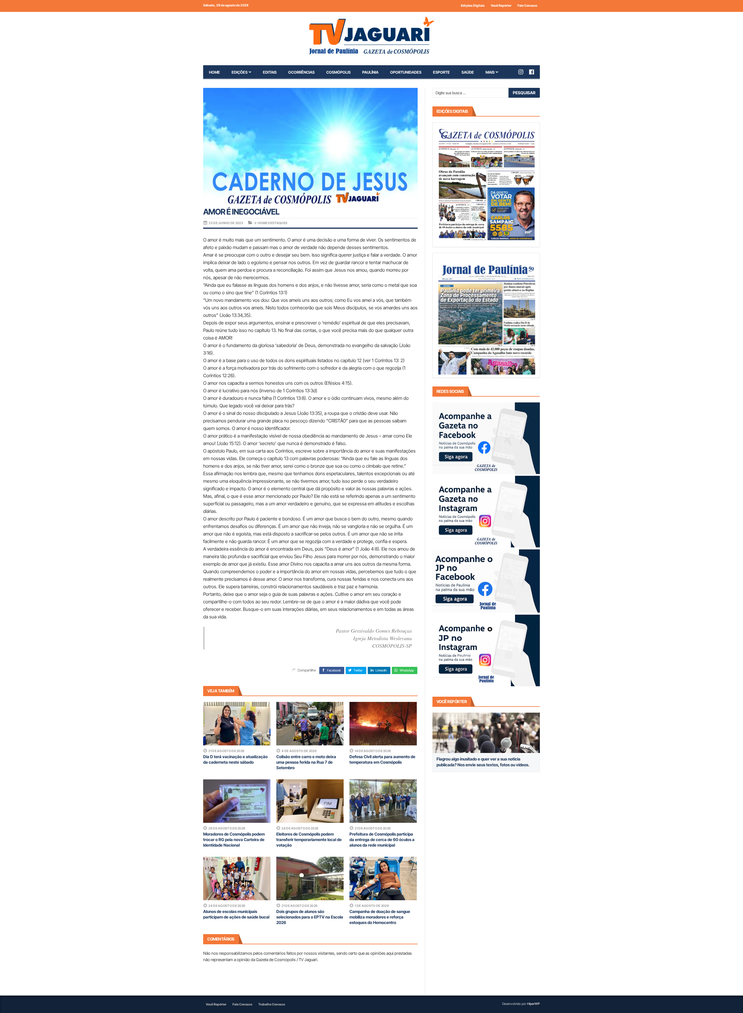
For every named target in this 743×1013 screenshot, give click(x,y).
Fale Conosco (527, 5)
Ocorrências (301, 72)
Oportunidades (405, 72)
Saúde (467, 72)
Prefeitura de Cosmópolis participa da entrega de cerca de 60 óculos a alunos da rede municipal (381, 839)
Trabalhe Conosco (271, 1004)
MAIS (490, 72)
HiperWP (533, 1004)
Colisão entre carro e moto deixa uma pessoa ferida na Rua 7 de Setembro (306, 762)
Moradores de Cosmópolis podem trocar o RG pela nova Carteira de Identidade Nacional (234, 839)
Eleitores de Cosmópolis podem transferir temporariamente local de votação (309, 839)
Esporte (441, 72)
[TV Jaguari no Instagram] (523, 72)
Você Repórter (501, 5)
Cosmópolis (338, 72)
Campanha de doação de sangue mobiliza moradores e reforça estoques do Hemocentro (379, 917)
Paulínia (370, 72)
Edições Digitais (473, 5)
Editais (270, 72)
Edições (240, 72)
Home (214, 72)
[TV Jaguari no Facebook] (534, 72)
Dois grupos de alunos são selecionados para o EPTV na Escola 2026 (309, 917)
